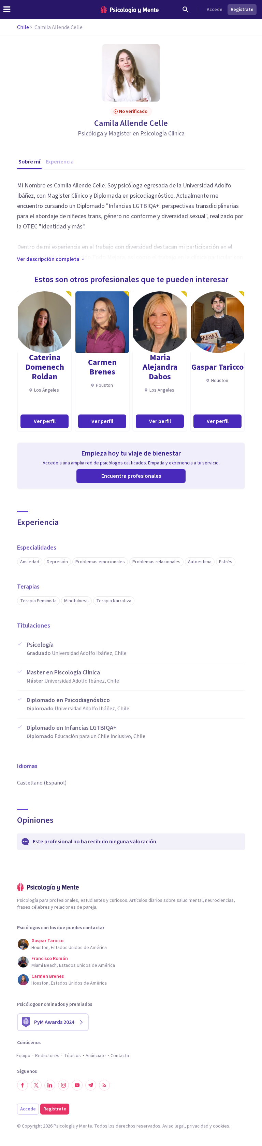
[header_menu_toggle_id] (7, 9)
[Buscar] (185, 9)
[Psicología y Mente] (130, 9)
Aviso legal (173, 1126)
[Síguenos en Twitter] (36, 1085)
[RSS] (104, 1085)
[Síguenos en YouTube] (77, 1085)
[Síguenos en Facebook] (22, 1085)
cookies (221, 1126)
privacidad (197, 1126)
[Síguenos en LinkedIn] (49, 1085)
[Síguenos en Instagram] (63, 1085)
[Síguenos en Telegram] (90, 1085)
